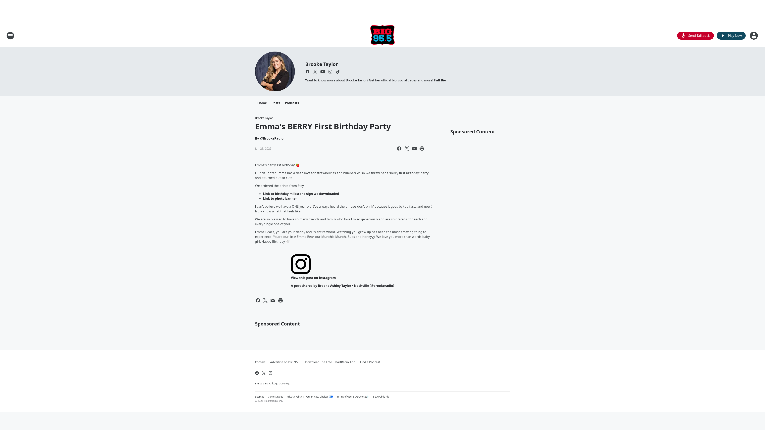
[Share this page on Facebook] (399, 148)
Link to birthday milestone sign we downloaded (301, 194)
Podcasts (292, 103)
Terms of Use (344, 396)
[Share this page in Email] (414, 148)
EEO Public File (381, 396)
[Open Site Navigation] (10, 36)
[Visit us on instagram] (330, 71)
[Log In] (754, 36)
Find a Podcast (370, 362)
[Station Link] (382, 35)
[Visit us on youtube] (322, 71)
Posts (276, 103)
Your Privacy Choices (317, 396)
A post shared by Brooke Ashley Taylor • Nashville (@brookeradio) (342, 285)
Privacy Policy (294, 396)
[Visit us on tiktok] (337, 71)
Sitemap (259, 396)
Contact (260, 362)
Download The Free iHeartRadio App (330, 362)
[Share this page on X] (407, 148)
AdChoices (361, 396)
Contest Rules (275, 396)
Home (262, 103)
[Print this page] (422, 148)
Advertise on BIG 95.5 (285, 362)
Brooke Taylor (321, 64)
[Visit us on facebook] (307, 71)
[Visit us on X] (315, 71)
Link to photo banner (280, 198)
